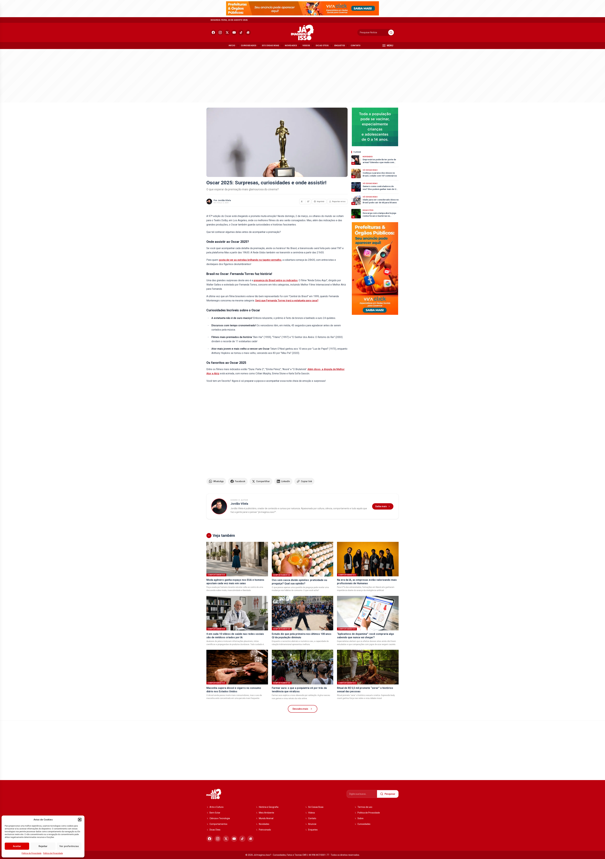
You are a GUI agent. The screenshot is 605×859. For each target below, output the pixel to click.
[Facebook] (213, 32)
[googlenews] (248, 32)
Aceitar (17, 846)
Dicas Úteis (322, 45)
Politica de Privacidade (31, 853)
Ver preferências (69, 846)
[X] (227, 32)
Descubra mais (300, 709)
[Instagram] (220, 32)
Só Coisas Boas (270, 45)
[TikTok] (241, 32)
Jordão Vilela (224, 200)
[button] (79, 819)
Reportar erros (339, 201)
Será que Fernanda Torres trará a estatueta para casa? (286, 300)
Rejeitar (43, 846)
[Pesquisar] (391, 32)
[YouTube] (234, 32)
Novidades (291, 45)
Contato (355, 45)
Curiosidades (248, 45)
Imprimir (320, 201)
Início (232, 45)
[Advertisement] (302, 75)
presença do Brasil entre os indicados (276, 280)
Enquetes (339, 45)
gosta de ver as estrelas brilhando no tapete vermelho (250, 259)
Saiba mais (381, 506)
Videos (306, 45)
